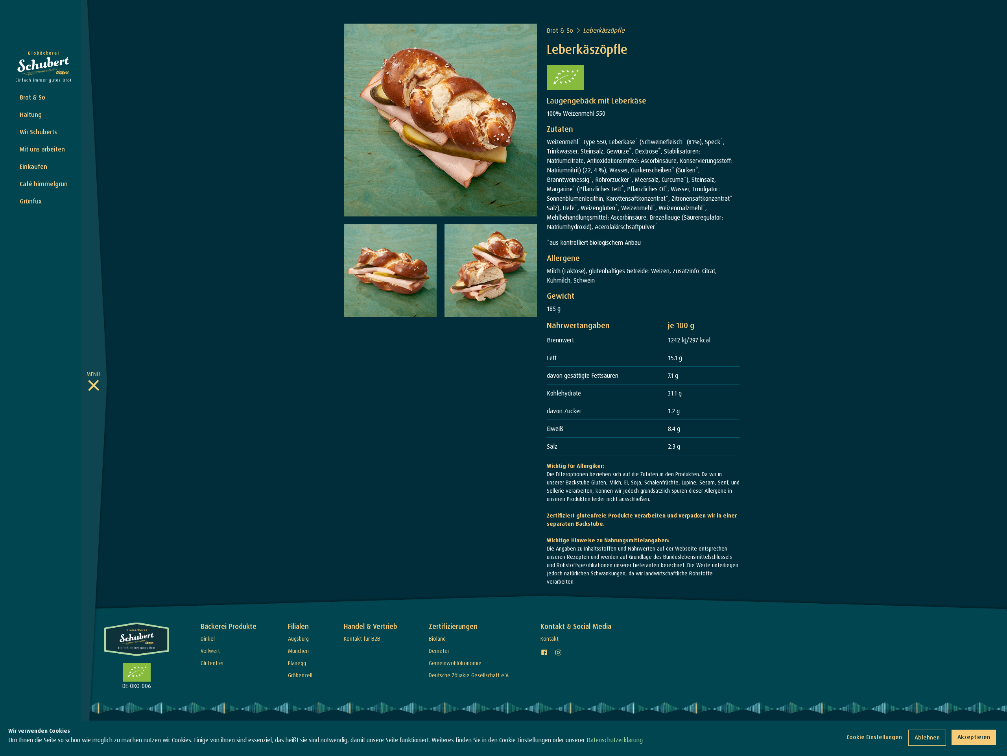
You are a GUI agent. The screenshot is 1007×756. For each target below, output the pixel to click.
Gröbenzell (300, 675)
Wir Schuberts (38, 132)
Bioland (437, 638)
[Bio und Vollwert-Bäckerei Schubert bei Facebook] (544, 652)
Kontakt (549, 638)
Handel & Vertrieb (370, 626)
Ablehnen (927, 737)
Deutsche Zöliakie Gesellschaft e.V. (469, 675)
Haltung (31, 114)
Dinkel (208, 638)
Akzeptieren (973, 737)
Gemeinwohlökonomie (455, 663)
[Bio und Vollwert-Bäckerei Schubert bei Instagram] (558, 652)
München (298, 650)
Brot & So (32, 97)
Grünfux (31, 201)
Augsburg (298, 638)
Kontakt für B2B (362, 638)
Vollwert (210, 650)
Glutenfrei (212, 663)
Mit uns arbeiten (42, 149)
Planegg (297, 663)
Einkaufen (33, 166)
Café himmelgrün (44, 184)
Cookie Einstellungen (874, 737)
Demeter (439, 650)
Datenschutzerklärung (614, 740)
